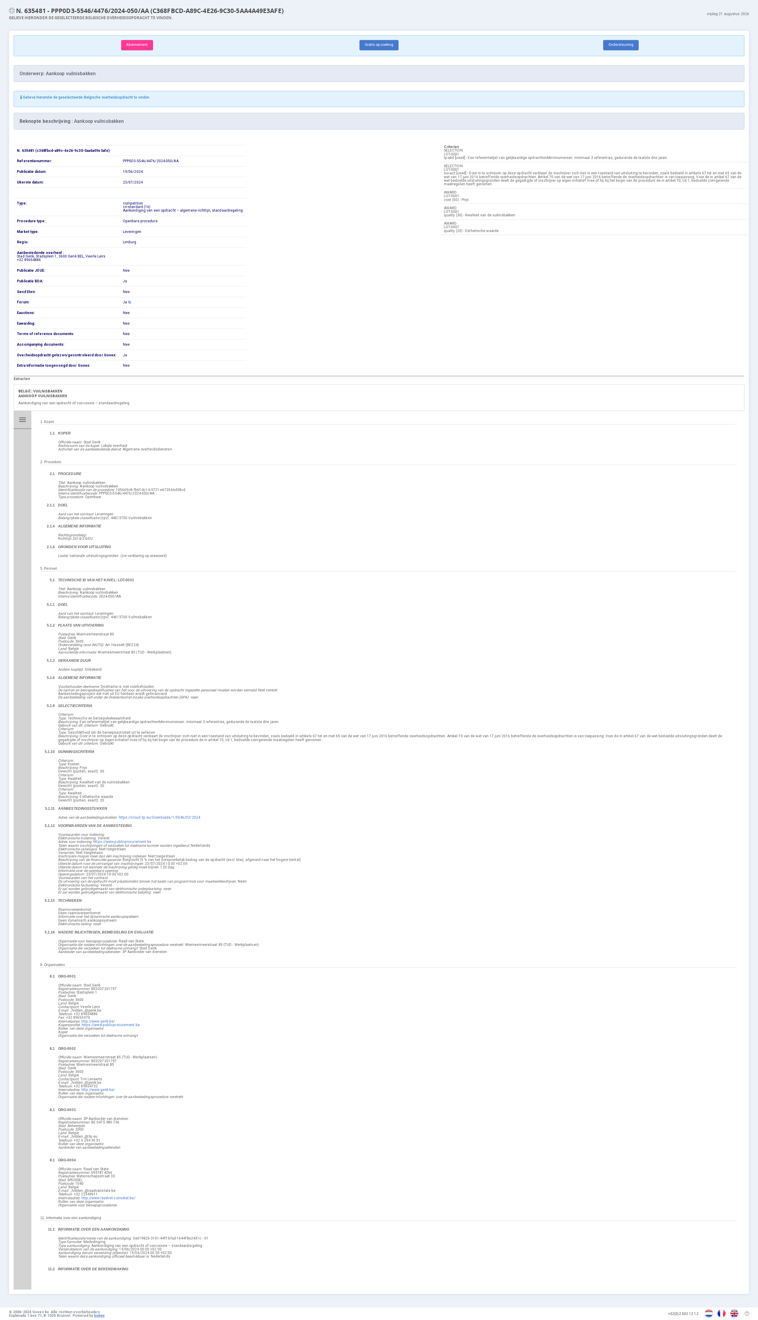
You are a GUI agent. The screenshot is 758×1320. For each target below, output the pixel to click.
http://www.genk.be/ (98, 1021)
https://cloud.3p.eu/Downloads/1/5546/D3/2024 (159, 817)
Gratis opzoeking (379, 45)
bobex (99, 1315)
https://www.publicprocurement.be (122, 842)
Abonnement (137, 45)
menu (22, 419)
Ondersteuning (620, 45)
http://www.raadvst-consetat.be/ (108, 1198)
